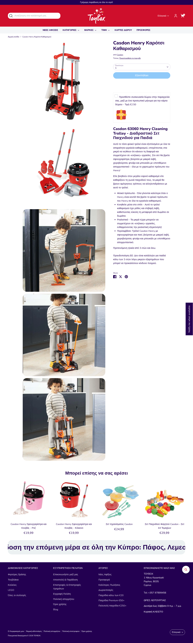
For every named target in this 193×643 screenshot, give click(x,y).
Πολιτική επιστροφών (71, 631)
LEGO (11, 590)
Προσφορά (104, 579)
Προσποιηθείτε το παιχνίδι (130, 58)
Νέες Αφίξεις (105, 574)
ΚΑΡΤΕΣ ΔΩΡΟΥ (123, 30)
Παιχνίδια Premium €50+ (111, 600)
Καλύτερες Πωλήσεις (109, 585)
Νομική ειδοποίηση (34, 631)
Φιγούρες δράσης (17, 574)
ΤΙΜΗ (104, 30)
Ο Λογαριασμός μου (16, 631)
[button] (186, 569)
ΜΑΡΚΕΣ (89, 30)
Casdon (120, 55)
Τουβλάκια (13, 579)
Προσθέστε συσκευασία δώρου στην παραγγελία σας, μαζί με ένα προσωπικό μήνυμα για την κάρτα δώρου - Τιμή (142, 100)
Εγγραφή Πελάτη (62, 593)
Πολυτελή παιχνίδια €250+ (112, 605)
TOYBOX (37, 635)
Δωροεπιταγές (105, 590)
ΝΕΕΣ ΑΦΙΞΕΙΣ (50, 30)
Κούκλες (12, 585)
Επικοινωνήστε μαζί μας (65, 574)
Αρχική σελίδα (13, 37)
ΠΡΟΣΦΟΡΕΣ (143, 30)
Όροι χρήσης (60, 604)
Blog (55, 609)
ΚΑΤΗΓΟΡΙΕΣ (70, 30)
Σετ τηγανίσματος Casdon (119, 524)
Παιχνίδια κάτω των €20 (111, 595)
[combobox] (34, 16)
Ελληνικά (162, 15)
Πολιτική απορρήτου (63, 599)
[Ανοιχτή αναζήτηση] (11, 15)
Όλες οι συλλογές (17, 595)
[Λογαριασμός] (175, 15)
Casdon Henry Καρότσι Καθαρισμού (36, 37)
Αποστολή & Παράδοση (65, 579)
